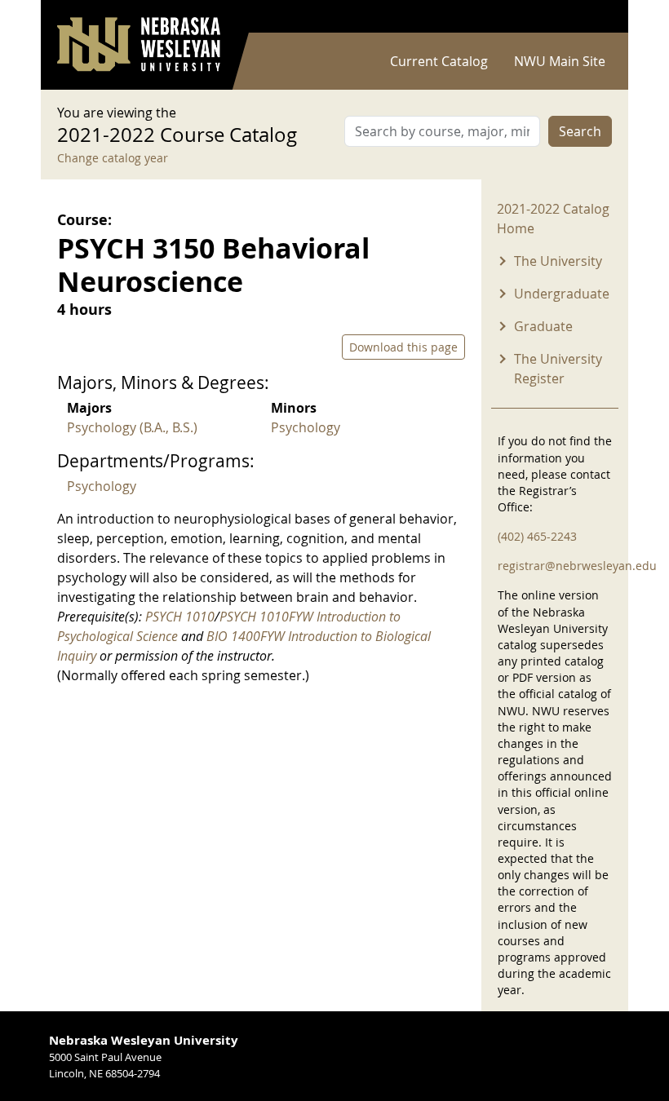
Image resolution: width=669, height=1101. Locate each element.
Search (580, 131)
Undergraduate (561, 294)
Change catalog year (112, 158)
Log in (590, 16)
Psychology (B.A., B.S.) (132, 427)
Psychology (305, 427)
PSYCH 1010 (180, 617)
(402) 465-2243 (537, 536)
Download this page (403, 347)
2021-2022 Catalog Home (553, 218)
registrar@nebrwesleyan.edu (577, 565)
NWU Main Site (559, 61)
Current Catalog (439, 61)
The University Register (558, 368)
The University (558, 261)
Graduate (543, 326)
